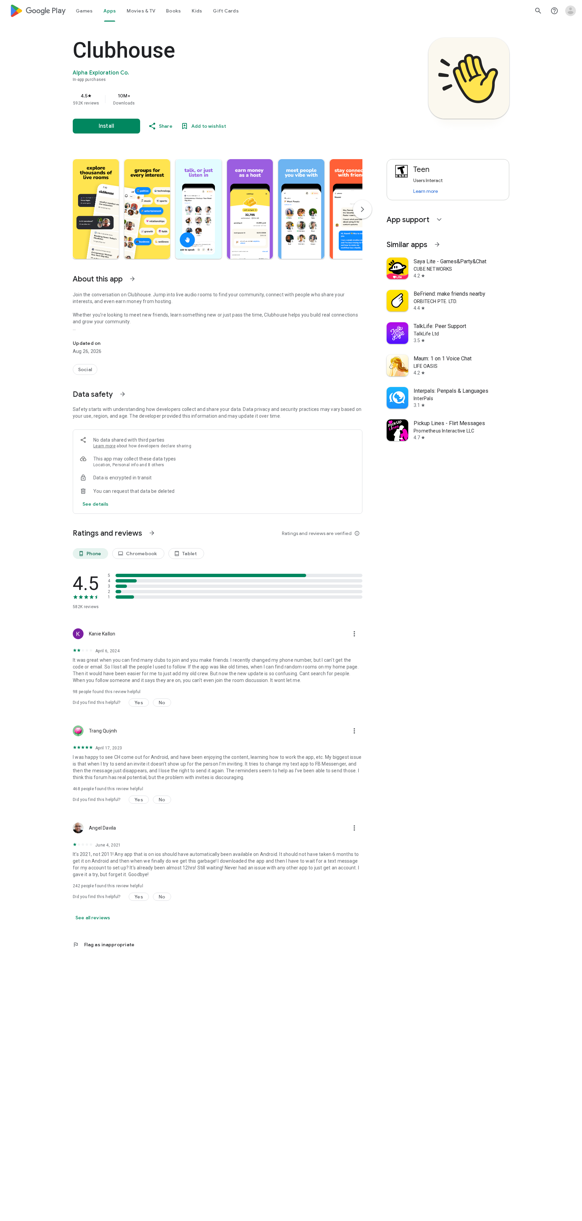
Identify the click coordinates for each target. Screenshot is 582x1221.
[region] (207, 99)
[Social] (85, 369)
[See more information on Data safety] (123, 394)
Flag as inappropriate (103, 945)
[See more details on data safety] (95, 504)
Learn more (104, 446)
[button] (96, 209)
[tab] (84, 11)
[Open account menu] (570, 11)
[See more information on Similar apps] (437, 244)
